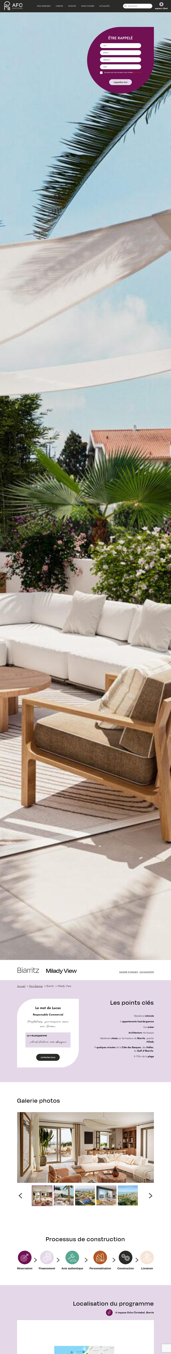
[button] (151, 1196)
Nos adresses (43, 6)
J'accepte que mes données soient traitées (122, 72)
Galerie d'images (128, 972)
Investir (72, 6)
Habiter (59, 6)
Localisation (146, 972)
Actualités (104, 6)
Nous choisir (87, 6)
